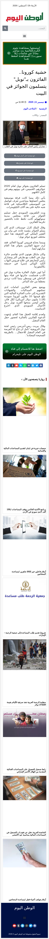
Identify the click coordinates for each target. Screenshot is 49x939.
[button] (24, 36)
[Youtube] (14, 925)
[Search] (5, 28)
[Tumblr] (18, 925)
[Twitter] (31, 925)
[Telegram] (22, 925)
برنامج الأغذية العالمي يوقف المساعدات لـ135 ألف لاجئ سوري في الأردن (26, 510)
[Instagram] (26, 925)
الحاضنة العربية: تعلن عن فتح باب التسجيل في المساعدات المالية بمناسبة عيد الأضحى (26, 833)
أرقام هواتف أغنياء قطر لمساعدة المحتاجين (27, 899)
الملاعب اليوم (30, 108)
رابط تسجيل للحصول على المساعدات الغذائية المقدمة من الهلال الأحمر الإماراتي (26, 770)
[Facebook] (35, 925)
